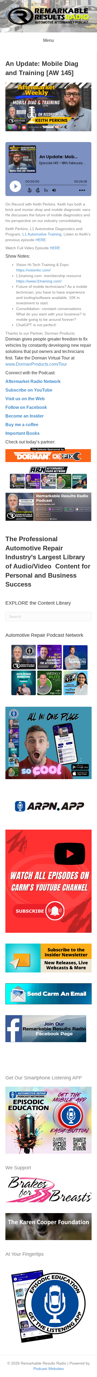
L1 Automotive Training (41, 234)
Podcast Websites (48, 1368)
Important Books (22, 433)
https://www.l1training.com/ (39, 281)
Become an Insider (24, 416)
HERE (41, 240)
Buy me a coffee (21, 424)
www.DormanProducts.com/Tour (36, 364)
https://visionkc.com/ (33, 270)
